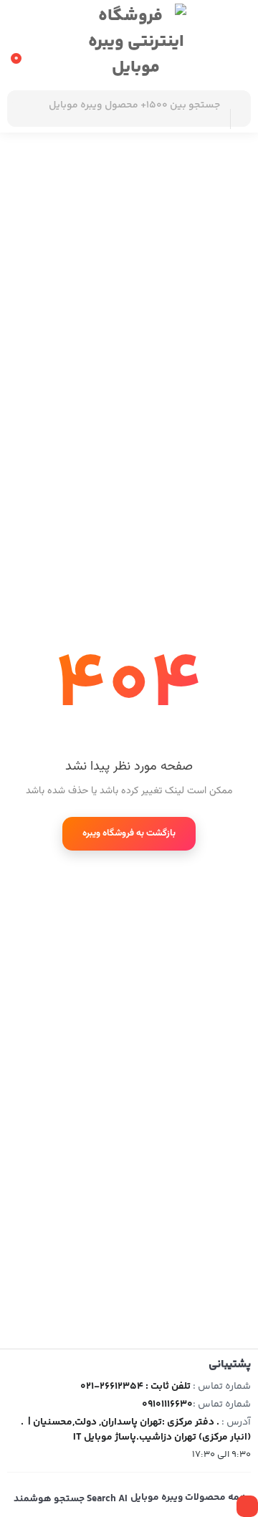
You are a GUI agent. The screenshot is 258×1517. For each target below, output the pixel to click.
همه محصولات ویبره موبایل (188, 1498)
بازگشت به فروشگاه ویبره (129, 833)
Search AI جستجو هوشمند (71, 1499)
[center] (239, 108)
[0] (19, 41)
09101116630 (167, 1404)
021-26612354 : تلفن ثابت (135, 1386)
